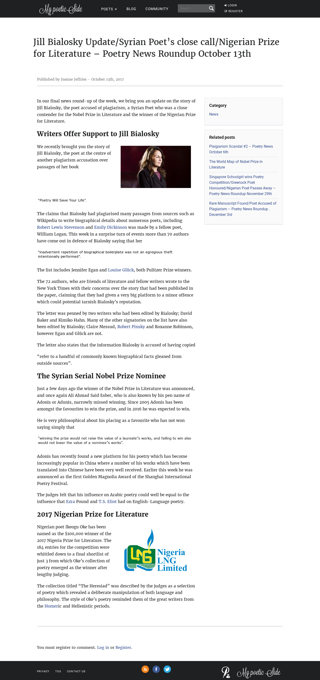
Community (156, 9)
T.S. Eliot (108, 501)
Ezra (70, 501)
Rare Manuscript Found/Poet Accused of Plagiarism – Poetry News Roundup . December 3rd (242, 209)
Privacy (43, 671)
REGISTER (235, 11)
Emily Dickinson (110, 227)
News (213, 114)
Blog (131, 9)
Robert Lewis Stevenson (60, 227)
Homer (51, 606)
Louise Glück (121, 270)
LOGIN (232, 5)
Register (123, 647)
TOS (58, 671)
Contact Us (76, 671)
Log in (103, 647)
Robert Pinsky (131, 326)
